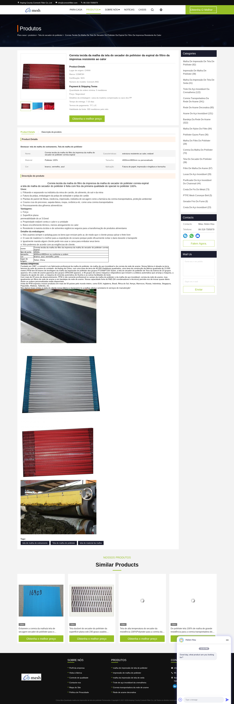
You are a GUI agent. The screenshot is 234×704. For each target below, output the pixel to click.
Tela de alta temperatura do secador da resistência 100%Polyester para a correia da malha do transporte (141, 630)
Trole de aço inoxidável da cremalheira (129, 682)
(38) (197, 160)
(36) (195, 135)
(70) (198, 151)
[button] (22, 606)
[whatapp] (191, 236)
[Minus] (227, 640)
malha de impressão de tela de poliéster (130, 668)
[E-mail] (197, 236)
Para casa (76, 10)
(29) (196, 142)
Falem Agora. (199, 243)
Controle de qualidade (78, 678)
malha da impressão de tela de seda (128, 678)
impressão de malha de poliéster (127, 673)
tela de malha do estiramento (35, 543)
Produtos (92, 10)
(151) (198, 113)
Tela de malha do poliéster (63, 543)
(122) (196, 90)
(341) (196, 100)
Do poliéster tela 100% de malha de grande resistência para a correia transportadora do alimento (191, 630)
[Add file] (180, 700)
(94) (197, 129)
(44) (197, 182)
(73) (196, 189)
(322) (197, 121)
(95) (198, 107)
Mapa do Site (75, 687)
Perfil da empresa (76, 668)
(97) (197, 168)
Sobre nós (111, 10)
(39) (194, 72)
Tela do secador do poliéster (50, 35)
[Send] (227, 700)
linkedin (175, 686)
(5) (197, 195)
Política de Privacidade (79, 692)
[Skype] (185, 236)
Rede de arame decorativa (124, 692)
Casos (142, 10)
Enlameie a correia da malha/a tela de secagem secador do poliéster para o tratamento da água (37, 630)
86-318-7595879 (90, 3)
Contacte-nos (75, 682)
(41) (198, 81)
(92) (198, 63)
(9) (195, 201)
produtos (32, 35)
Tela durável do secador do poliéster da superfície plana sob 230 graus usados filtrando (88, 630)
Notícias (129, 10)
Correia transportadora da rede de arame (131, 687)
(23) (197, 207)
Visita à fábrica (75, 673)
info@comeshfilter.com (67, 3)
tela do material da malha (91, 543)
